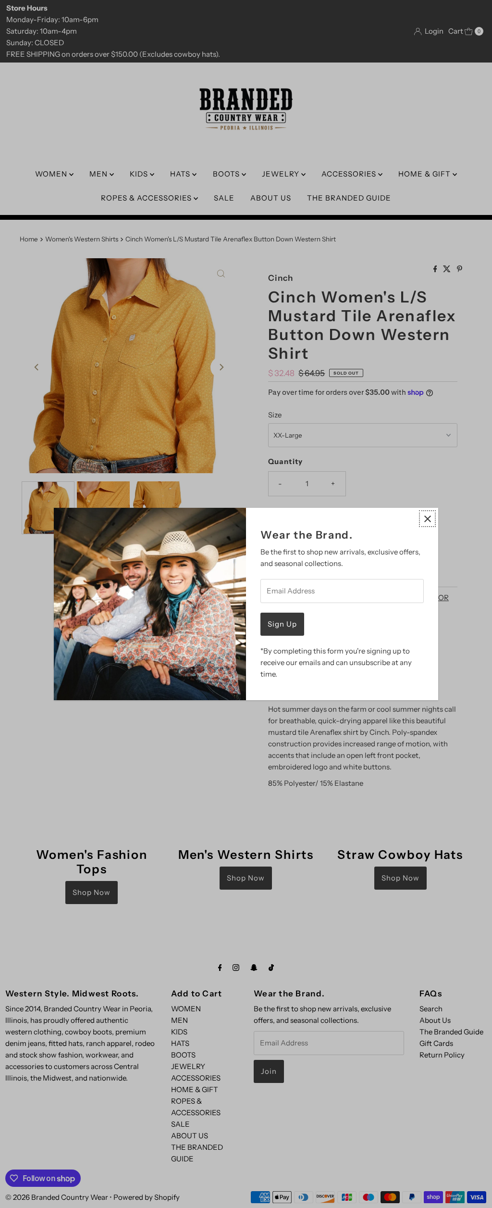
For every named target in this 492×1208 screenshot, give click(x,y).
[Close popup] (427, 518)
